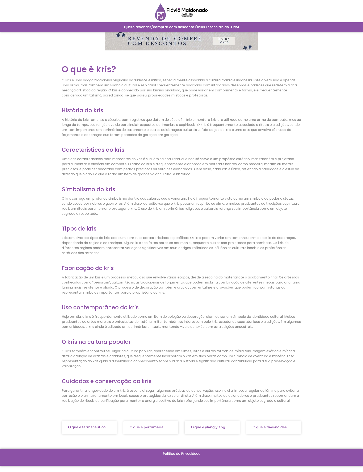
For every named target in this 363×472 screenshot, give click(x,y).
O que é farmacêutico (86, 427)
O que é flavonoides (270, 427)
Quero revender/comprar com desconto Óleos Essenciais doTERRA (181, 27)
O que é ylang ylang (208, 427)
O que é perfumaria (146, 427)
